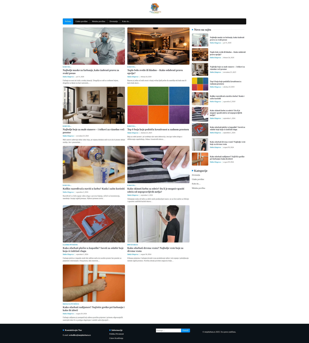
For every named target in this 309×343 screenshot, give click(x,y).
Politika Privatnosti (116, 334)
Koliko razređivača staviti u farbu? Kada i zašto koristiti (94, 188)
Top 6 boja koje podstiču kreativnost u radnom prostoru (158, 129)
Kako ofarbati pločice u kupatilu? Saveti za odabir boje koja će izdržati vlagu (227, 128)
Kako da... (67, 67)
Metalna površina (98, 21)
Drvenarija (114, 21)
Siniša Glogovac (68, 77)
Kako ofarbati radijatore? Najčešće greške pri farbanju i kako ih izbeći (227, 157)
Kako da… (126, 21)
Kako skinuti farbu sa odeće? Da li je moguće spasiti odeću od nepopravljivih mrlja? (155, 190)
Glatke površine (81, 21)
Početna (68, 21)
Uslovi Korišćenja (116, 338)
